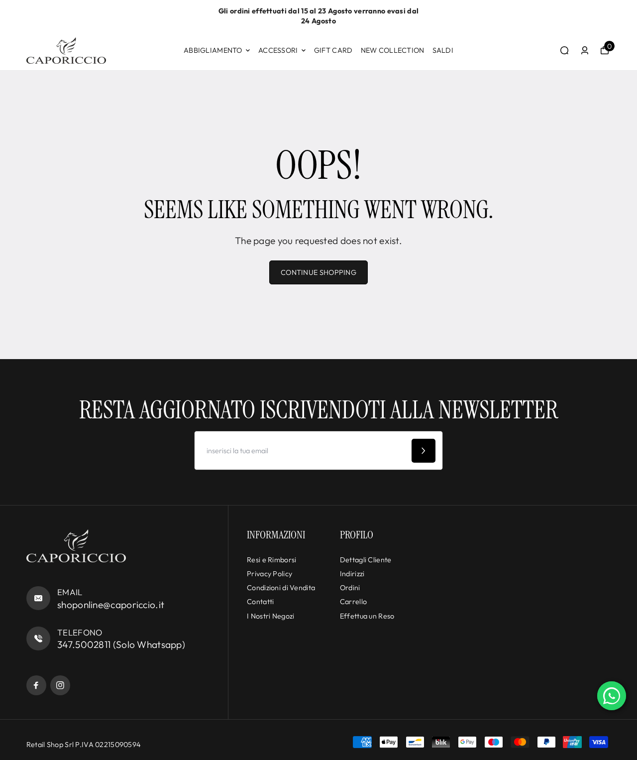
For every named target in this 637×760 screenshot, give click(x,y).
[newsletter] (423, 451)
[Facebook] (36, 685)
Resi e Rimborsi (271, 559)
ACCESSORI (278, 50)
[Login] (584, 50)
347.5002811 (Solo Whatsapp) (121, 644)
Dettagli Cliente (366, 559)
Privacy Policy (269, 573)
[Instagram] (60, 685)
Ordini (350, 587)
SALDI (442, 50)
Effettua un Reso (367, 616)
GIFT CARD (333, 50)
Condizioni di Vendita (281, 587)
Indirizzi (352, 573)
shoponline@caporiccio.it (110, 605)
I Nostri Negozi (270, 616)
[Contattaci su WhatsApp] (611, 695)
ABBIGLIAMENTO (213, 50)
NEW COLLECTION (393, 50)
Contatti (260, 601)
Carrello (353, 601)
